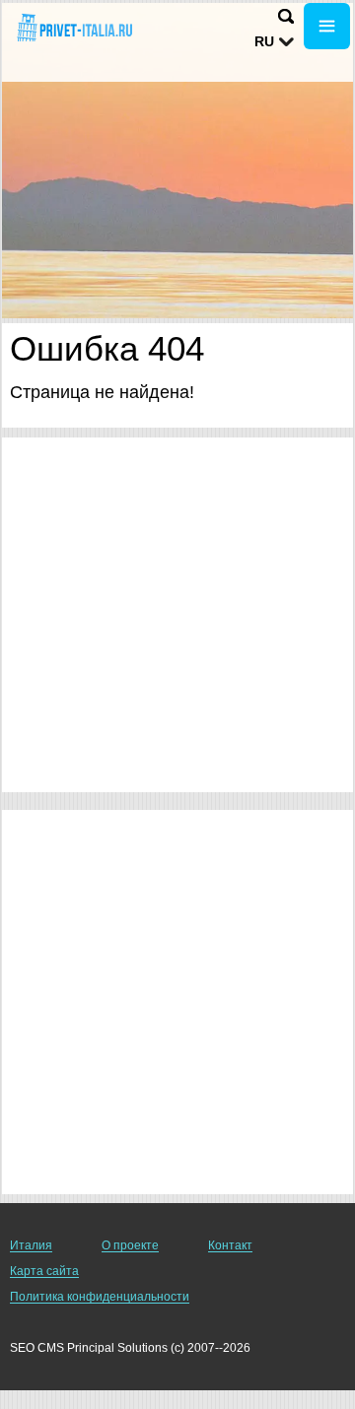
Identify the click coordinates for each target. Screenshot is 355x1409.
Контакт (230, 1245)
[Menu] (327, 26)
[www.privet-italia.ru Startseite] (74, 28)
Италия (31, 1245)
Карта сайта (44, 1271)
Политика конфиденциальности (99, 1297)
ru (264, 41)
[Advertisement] (177, 614)
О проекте (130, 1245)
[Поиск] (286, 16)
